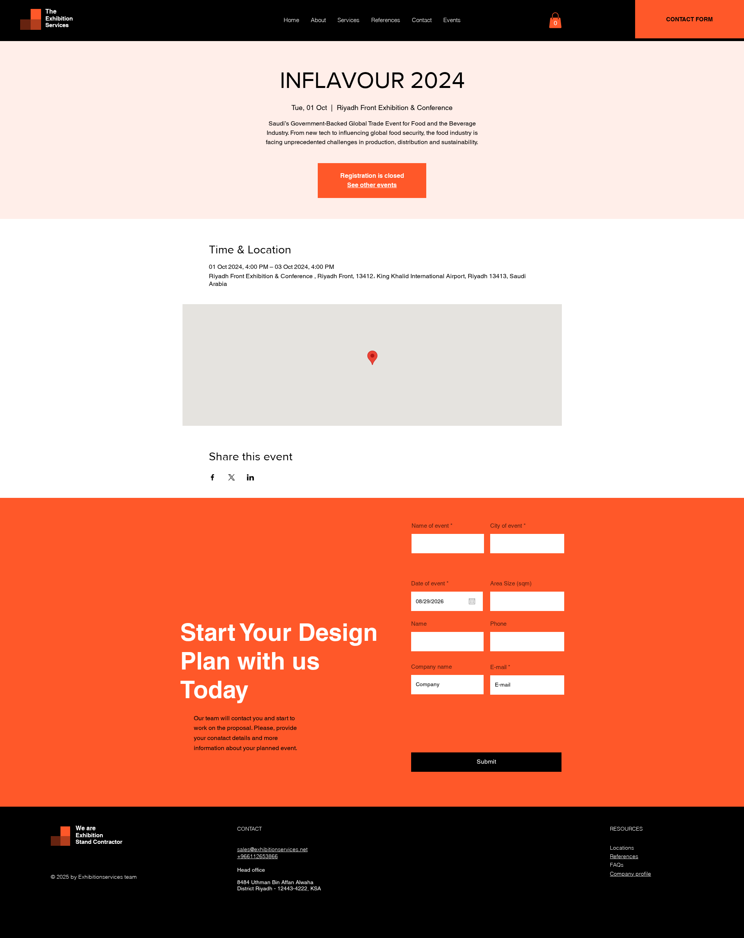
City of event (506, 525)
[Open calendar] (472, 601)
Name (419, 623)
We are (86, 828)
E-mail (498, 667)
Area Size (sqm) (511, 583)
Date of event (431, 583)
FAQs (616, 864)
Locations (622, 847)
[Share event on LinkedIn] (250, 477)
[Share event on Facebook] (212, 477)
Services (57, 25)
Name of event (430, 525)
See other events (372, 185)
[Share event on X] (231, 477)
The (51, 11)
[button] (555, 20)
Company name (431, 667)
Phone (498, 623)
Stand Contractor (99, 841)
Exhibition (59, 18)
